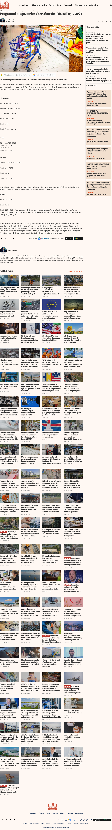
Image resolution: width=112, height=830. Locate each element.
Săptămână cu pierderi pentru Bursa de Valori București (9, 386)
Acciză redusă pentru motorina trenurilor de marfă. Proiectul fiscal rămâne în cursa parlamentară (9, 738)
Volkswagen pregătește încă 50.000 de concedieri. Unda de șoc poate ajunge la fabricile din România (73, 363)
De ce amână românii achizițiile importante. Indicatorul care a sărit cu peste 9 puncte (9, 460)
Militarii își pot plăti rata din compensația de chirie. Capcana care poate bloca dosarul (51, 484)
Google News (45, 238)
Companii (68, 5)
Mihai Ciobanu (12, 20)
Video (44, 5)
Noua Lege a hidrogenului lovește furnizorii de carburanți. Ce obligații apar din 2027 (73, 636)
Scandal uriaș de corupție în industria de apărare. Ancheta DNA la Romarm (30, 484)
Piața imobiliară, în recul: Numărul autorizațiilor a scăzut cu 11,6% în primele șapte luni (72, 315)
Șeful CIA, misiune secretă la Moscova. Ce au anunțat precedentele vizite (51, 586)
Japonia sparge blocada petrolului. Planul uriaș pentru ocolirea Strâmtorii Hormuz (9, 636)
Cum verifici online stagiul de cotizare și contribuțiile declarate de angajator (72, 532)
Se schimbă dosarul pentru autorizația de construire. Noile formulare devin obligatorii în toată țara (30, 559)
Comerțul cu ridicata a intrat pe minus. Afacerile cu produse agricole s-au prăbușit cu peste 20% (72, 612)
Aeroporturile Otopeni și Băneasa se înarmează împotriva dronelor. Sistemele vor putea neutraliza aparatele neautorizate (30, 762)
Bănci (59, 5)
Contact (69, 823)
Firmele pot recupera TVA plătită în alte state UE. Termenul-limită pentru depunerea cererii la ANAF (72, 508)
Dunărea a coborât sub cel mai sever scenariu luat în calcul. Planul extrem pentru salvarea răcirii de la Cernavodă (51, 508)
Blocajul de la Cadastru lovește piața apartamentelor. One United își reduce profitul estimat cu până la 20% (51, 559)
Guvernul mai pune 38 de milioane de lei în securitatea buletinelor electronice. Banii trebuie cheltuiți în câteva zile (30, 532)
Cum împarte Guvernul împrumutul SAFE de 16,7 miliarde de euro (51, 531)
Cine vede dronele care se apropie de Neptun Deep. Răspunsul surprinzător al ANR (9, 788)
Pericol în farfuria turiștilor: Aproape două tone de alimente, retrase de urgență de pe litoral (30, 612)
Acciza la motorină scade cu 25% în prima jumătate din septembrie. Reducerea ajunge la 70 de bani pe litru (51, 460)
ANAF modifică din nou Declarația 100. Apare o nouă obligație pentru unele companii (30, 738)
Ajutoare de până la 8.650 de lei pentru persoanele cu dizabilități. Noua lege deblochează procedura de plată (73, 436)
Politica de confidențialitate (31, 823)
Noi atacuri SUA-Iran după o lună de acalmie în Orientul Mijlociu (51, 338)
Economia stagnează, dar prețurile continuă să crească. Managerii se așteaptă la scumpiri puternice (9, 508)
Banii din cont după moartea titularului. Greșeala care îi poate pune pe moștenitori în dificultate (9, 436)
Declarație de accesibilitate (81, 823)
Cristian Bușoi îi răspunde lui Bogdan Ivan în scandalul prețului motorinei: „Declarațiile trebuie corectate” (8, 714)
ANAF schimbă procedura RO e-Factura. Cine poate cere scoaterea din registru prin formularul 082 (9, 586)
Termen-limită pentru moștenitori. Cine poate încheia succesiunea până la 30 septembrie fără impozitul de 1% (30, 363)
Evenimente (80, 5)
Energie (52, 5)
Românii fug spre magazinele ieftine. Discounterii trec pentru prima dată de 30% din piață (9, 484)
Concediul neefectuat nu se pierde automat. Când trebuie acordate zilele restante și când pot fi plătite (9, 411)
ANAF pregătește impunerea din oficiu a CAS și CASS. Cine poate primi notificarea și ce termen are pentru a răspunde (30, 687)
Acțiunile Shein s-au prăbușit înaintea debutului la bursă (7, 314)
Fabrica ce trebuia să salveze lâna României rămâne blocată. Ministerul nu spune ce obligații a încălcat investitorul (51, 639)
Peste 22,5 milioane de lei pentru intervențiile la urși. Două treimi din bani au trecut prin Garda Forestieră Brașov (9, 535)
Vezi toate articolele (73, 271)
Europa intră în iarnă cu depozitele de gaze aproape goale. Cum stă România (30, 387)
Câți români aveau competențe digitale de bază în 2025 (9, 662)
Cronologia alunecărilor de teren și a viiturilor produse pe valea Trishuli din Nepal (30, 290)
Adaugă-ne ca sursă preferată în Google (17, 75)
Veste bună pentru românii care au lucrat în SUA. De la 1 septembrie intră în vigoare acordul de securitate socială (51, 387)
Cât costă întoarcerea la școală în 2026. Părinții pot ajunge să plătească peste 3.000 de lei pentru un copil (51, 411)
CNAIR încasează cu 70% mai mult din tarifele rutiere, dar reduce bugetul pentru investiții (72, 387)
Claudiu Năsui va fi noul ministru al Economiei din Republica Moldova (73, 662)
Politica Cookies (45, 823)
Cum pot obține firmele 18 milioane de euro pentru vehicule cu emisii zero (51, 663)
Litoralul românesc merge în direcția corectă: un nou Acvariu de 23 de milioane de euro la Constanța (9, 762)
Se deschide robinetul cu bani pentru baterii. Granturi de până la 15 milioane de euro (29, 714)
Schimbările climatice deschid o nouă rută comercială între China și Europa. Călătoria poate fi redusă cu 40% (51, 738)
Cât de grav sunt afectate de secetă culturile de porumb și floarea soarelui (72, 339)
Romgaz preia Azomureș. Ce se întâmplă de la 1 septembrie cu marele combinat (51, 290)
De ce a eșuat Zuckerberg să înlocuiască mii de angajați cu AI (28, 411)
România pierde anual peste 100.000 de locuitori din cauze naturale (29, 508)
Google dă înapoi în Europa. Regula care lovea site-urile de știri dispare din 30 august (72, 484)
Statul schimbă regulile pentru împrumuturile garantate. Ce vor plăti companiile (30, 663)
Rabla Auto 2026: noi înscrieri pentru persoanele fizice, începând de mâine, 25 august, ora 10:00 (51, 714)
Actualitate (24, 5)
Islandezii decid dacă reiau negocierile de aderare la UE (50, 435)
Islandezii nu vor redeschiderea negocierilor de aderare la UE (9, 363)
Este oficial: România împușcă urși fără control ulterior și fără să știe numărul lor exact (72, 561)
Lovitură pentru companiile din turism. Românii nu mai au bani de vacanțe (9, 612)
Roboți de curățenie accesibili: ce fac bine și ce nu (73, 713)
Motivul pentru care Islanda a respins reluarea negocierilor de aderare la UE (29, 339)
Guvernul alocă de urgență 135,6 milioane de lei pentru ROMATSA (73, 459)
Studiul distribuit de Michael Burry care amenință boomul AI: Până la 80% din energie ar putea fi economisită (51, 762)
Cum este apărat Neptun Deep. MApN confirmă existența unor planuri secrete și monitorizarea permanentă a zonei (72, 689)
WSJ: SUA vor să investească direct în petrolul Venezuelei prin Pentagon (51, 363)
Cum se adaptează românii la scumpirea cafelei (72, 737)
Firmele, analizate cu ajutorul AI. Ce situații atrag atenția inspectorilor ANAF (50, 612)
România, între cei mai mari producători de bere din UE (8, 338)
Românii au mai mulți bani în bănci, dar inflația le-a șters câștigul (8, 687)
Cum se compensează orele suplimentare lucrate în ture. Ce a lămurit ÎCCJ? (29, 436)
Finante (35, 5)
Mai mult (93, 5)
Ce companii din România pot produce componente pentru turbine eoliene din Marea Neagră (29, 586)
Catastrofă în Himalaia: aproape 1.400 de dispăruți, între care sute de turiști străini (8, 559)
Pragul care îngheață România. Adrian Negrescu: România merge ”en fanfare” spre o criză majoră (72, 588)
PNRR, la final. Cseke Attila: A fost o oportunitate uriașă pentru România (50, 315)
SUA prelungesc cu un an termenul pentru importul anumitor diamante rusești (29, 460)
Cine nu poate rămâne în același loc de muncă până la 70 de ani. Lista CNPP (9, 290)
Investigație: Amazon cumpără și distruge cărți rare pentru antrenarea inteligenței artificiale (51, 687)
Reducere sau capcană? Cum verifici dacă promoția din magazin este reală (73, 411)
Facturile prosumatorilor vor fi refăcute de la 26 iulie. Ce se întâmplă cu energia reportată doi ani (29, 315)
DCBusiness (3, 11)
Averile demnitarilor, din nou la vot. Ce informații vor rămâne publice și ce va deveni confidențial (30, 636)
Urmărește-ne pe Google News (45, 75)
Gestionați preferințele (58, 823)
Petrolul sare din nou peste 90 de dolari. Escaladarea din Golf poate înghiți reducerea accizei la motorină (73, 290)
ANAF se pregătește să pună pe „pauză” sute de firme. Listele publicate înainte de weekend (73, 762)
